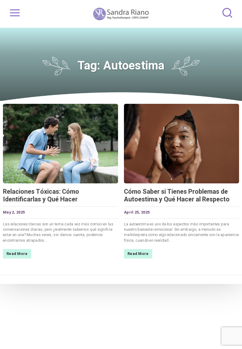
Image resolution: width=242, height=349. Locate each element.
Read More (17, 253)
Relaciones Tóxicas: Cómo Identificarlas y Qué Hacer (41, 195)
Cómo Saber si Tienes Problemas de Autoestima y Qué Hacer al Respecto (177, 195)
